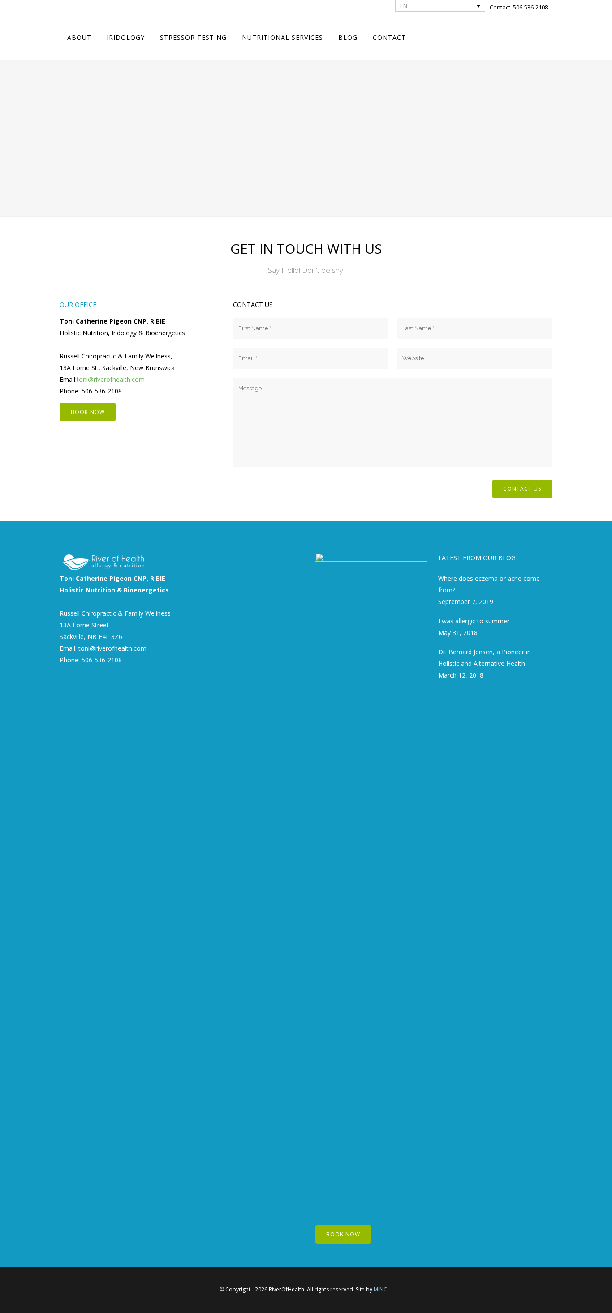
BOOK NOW (88, 412)
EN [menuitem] (403, 6)
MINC (380, 1289)
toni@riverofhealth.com (111, 379)
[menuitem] (440, 6)
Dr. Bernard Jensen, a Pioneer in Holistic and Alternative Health (484, 658)
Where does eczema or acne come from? (489, 584)
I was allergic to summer (473, 621)
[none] (440, 6)
